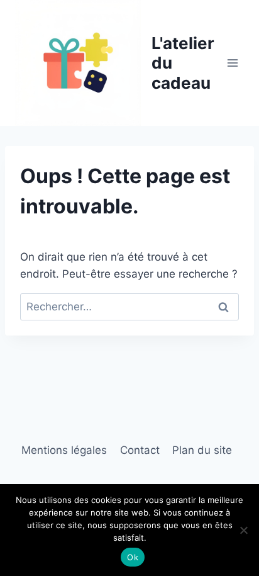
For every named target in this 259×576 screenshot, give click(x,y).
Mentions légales (64, 450)
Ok (132, 557)
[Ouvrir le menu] (232, 62)
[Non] (243, 530)
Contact (140, 450)
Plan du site (202, 450)
